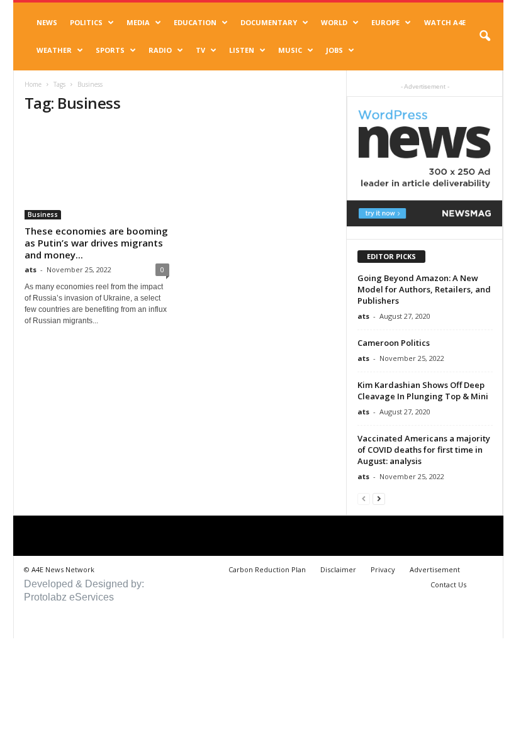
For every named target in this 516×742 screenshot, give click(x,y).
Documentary (268, 22)
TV (200, 50)
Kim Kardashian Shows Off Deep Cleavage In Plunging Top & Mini (422, 390)
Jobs (334, 50)
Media (138, 22)
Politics (86, 22)
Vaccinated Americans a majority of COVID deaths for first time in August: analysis (423, 450)
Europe (385, 22)
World (334, 22)
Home (33, 84)
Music (290, 50)
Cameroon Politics (393, 342)
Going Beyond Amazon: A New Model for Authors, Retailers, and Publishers (424, 289)
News (46, 22)
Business (43, 214)
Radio (160, 50)
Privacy (383, 569)
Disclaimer (338, 569)
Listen (241, 50)
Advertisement (435, 569)
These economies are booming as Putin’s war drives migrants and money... (96, 242)
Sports (110, 50)
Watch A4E (445, 22)
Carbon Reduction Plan (267, 569)
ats (30, 269)
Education (195, 22)
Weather (54, 50)
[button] (484, 36)
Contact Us (448, 584)
